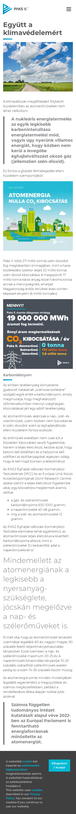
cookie (27, 761)
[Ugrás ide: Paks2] (22, 9)
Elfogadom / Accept (59, 765)
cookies (37, 790)
